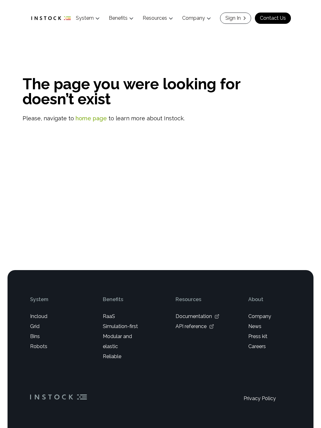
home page (91, 118)
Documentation (194, 316)
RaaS (109, 316)
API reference (191, 326)
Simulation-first (120, 326)
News (254, 326)
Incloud (38, 316)
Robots (38, 346)
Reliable (112, 356)
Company (259, 316)
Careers (257, 346)
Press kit (257, 336)
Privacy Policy (260, 398)
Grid (34, 326)
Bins (35, 336)
